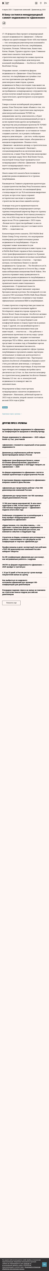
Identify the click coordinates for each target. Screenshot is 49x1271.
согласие (26, 1263)
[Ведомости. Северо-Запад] (7, 3)
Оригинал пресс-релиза (11, 414)
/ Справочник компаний (21, 10)
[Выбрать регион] (41, 3)
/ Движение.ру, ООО (38, 10)
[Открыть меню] (45, 3)
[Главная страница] (3, 3)
